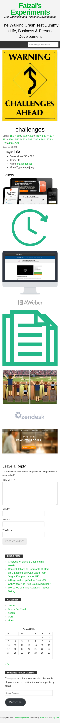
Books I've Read (17, 609)
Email (6, 519)
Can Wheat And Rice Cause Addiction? (29, 584)
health (11, 613)
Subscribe (15, 702)
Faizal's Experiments (30, 9)
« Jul (7, 664)
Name (6, 509)
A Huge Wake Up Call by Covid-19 (27, 580)
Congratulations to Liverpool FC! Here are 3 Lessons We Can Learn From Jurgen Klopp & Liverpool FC (28, 573)
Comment (8, 480)
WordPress (44, 718)
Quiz (10, 616)
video (11, 620)
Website (7, 530)
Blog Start (55, 718)
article (11, 605)
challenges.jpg (24, 163)
